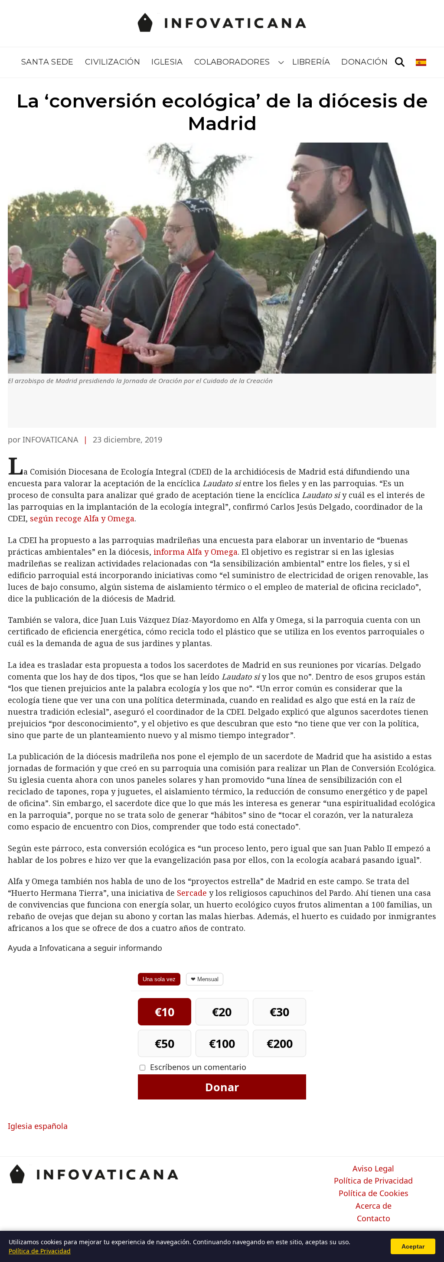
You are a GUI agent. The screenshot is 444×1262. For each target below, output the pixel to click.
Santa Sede (47, 62)
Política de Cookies (373, 1193)
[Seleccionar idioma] (422, 62)
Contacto (373, 1218)
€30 (279, 1012)
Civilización (112, 62)
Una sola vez (159, 979)
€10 (164, 1012)
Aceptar (413, 1246)
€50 (164, 1043)
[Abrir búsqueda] (399, 62)
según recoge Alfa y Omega (82, 518)
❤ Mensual (205, 979)
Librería (311, 62)
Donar (222, 1087)
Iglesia (167, 62)
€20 (222, 1012)
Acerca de (374, 1206)
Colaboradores (232, 62)
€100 (222, 1043)
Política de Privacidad (373, 1181)
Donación (364, 62)
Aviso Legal (373, 1168)
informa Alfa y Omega (195, 551)
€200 (280, 1043)
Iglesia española (38, 1126)
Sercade (192, 893)
